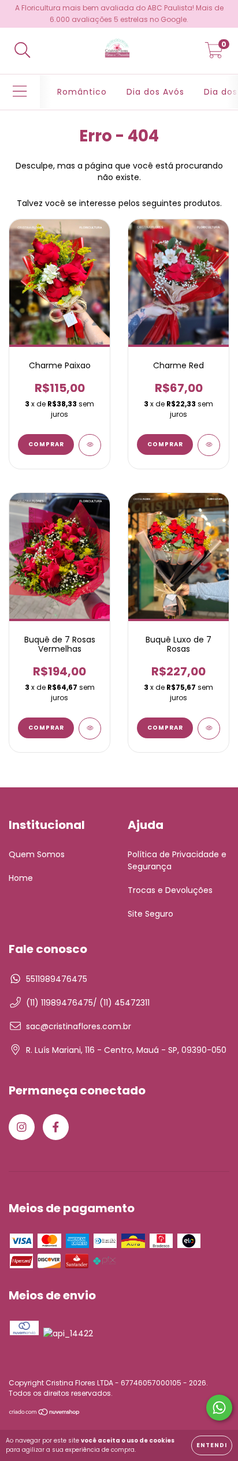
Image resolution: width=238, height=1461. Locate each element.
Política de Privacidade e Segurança (177, 860)
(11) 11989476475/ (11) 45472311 (88, 1002)
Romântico (82, 92)
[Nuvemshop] (45, 1413)
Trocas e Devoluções (170, 890)
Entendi (211, 1445)
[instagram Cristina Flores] (22, 1127)
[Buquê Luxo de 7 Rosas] (209, 728)
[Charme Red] (209, 445)
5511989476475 (56, 979)
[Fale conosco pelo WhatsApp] (219, 1408)
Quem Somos (37, 854)
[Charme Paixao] (90, 445)
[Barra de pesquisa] (22, 51)
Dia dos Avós (155, 92)
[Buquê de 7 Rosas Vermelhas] (90, 728)
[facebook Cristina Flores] (56, 1127)
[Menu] (20, 92)
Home (21, 878)
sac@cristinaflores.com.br (78, 1026)
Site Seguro (150, 914)
